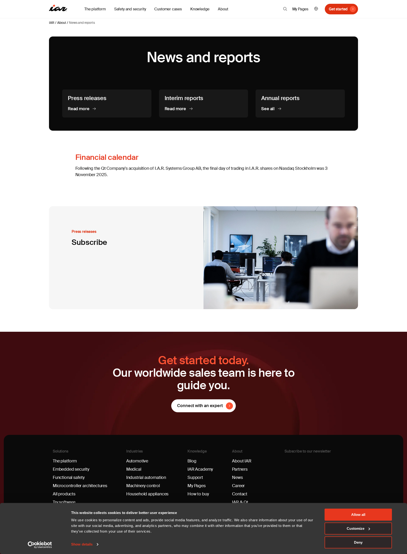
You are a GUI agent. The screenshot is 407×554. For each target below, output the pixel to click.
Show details (82, 544)
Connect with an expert (200, 405)
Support (195, 477)
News (237, 477)
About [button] (223, 9)
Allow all (358, 515)
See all (268, 109)
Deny (358, 542)
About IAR (241, 461)
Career (238, 486)
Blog (191, 461)
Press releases (87, 98)
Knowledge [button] (199, 9)
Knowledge (197, 451)
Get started (338, 9)
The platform (65, 461)
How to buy (198, 494)
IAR (51, 22)
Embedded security (71, 469)
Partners (240, 469)
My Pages (300, 9)
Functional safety (69, 477)
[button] (285, 9)
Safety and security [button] (130, 9)
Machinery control (143, 486)
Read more (79, 109)
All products (64, 494)
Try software (64, 502)
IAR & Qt (240, 502)
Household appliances (147, 494)
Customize (355, 528)
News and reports (82, 22)
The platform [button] (95, 9)
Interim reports (184, 98)
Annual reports (280, 98)
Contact (239, 494)
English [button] (316, 9)
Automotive (137, 461)
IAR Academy (200, 469)
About (61, 22)
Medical (133, 469)
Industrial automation (146, 477)
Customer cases (168, 9)
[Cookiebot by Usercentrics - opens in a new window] (40, 544)
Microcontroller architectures (80, 486)
